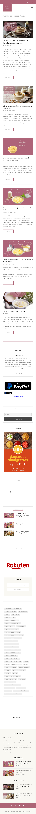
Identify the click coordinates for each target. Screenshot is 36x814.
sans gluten (22, 679)
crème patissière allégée (12, 620)
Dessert (14, 664)
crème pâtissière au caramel (13, 632)
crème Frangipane (10, 617)
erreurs (8, 667)
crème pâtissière (21, 626)
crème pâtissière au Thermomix (13, 638)
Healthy (8, 670)
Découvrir (8, 77)
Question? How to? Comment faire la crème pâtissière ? (22, 515)
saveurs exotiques (10, 682)
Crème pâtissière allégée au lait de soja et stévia (17, 209)
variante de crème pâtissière (21, 691)
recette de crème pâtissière (13, 676)
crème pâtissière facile (11, 641)
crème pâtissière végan (11, 655)
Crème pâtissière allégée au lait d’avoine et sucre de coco (15, 42)
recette (15, 673)
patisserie (15, 670)
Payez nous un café (18, 396)
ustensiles (8, 691)
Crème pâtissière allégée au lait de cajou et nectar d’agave (17, 107)
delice (7, 664)
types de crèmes (21, 688)
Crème (13, 45)
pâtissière (8, 673)
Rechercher (18, 589)
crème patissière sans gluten (13, 623)
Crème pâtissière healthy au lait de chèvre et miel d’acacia (18, 260)
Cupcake (26, 661)
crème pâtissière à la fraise (12, 658)
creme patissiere (23, 611)
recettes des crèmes (11, 679)
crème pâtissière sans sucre (13, 652)
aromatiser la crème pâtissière (13, 608)
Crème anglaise (15, 614)
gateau (14, 667)
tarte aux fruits (10, 688)
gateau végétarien (24, 667)
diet (20, 664)
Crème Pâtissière (18, 355)
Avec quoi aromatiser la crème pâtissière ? (17, 158)
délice (25, 664)
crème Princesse (10, 626)
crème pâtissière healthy (12, 644)
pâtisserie (22, 670)
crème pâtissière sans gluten (13, 649)
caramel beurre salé (11, 611)
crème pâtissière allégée (12, 629)
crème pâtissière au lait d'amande (14, 635)
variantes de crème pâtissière (13, 693)
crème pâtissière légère (12, 646)
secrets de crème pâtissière (12, 685)
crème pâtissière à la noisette (13, 661)
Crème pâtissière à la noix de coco (14, 311)
